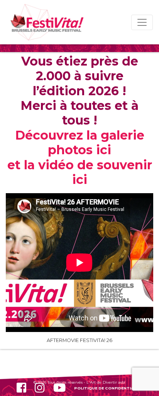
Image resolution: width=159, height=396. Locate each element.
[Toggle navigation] (142, 22)
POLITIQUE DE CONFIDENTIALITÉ (108, 388)
